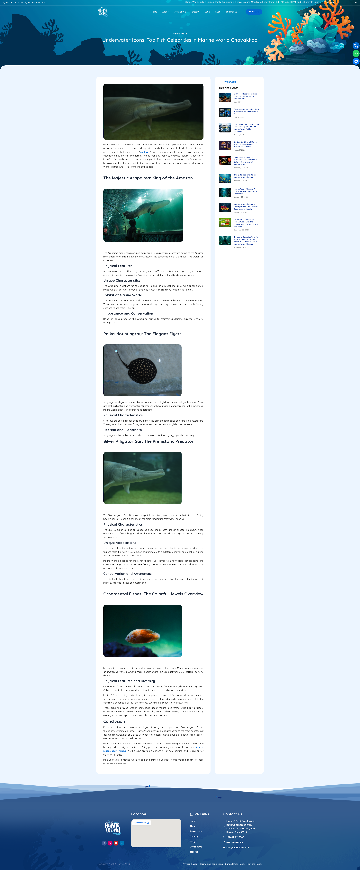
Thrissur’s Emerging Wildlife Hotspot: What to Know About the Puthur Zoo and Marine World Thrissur (246, 240)
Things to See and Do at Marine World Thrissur (245, 176)
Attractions (180, 12)
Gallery (195, 12)
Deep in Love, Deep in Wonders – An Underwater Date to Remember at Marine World (245, 161)
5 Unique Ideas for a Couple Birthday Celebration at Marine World (246, 96)
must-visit (145, 152)
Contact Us (231, 12)
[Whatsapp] (356, 53)
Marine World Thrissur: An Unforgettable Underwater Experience (245, 191)
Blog (217, 12)
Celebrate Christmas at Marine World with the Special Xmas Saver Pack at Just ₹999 (246, 223)
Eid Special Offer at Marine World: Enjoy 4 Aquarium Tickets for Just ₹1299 (245, 144)
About (165, 12)
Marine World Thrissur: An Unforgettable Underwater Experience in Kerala (245, 206)
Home (154, 12)
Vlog (207, 12)
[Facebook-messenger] (356, 61)
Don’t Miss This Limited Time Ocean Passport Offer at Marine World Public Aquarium (246, 128)
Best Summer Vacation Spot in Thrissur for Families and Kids (246, 111)
